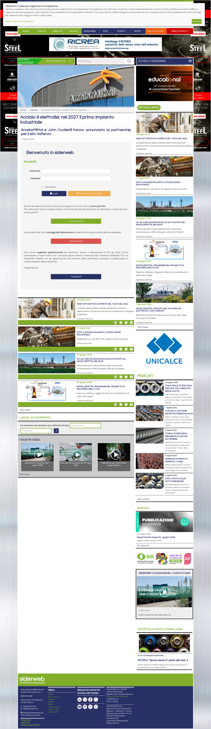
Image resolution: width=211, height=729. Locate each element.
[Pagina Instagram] (85, 699)
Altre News (25, 410)
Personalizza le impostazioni (19, 21)
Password (35, 178)
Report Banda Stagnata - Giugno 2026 (156, 537)
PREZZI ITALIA (53, 697)
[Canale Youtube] (79, 706)
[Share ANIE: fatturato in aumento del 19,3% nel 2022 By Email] (115, 322)
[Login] (56, 430)
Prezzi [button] (42, 31)
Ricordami (50, 187)
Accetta (196, 21)
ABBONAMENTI (53, 707)
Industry (34, 110)
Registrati (76, 277)
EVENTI (50, 704)
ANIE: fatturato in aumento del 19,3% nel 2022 (102, 304)
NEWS (50, 694)
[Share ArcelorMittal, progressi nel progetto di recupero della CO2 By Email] (115, 404)
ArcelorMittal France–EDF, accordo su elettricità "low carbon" (158, 309)
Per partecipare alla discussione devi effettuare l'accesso (44, 425)
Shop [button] (137, 31)
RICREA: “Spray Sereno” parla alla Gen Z (163, 660)
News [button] (25, 31)
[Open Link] (105, 44)
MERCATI (51, 699)
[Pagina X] (95, 699)
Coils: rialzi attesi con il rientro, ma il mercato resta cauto (178, 388)
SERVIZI (51, 702)
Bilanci (73, 31)
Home (23, 110)
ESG (105, 31)
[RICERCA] (129, 61)
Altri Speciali (143, 546)
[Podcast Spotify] (85, 706)
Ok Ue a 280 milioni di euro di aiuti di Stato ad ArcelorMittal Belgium (101, 360)
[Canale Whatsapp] (95, 706)
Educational (156, 31)
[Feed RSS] (90, 706)
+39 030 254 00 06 (29, 706)
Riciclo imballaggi (160, 629)
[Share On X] (126, 322)
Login (55, 193)
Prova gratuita (76, 221)
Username (34, 171)
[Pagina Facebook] (90, 699)
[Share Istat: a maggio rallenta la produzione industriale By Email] (115, 349)
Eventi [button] (121, 31)
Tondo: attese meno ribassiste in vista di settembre (176, 436)
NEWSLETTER (53, 712)
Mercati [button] (58, 31)
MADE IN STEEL (53, 709)
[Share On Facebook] (131, 322)
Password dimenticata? (90, 193)
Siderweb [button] (90, 31)
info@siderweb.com (30, 709)
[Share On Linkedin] (120, 322)
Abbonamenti (179, 31)
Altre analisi (143, 499)
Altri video (25, 474)
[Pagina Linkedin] (79, 699)
